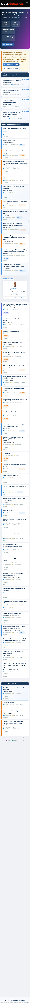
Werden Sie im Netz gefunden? (11, 331)
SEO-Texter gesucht (8, 178)
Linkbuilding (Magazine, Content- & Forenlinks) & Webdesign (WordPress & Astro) (14, 237)
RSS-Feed (26, 124)
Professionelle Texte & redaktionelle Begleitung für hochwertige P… (10, 102)
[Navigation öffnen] (27, 3)
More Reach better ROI (9, 412)
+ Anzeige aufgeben (8, 44)
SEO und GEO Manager (9, 140)
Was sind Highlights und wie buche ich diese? (19, 74)
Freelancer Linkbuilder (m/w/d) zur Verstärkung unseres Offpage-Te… (11, 114)
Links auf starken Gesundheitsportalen (13, 388)
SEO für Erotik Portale (9, 511)
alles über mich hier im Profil (15, 297)
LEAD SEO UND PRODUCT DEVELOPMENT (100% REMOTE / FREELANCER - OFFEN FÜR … (14, 665)
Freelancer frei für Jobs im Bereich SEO (14, 613)
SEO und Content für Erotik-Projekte (13, 534)
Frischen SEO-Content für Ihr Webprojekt (14, 464)
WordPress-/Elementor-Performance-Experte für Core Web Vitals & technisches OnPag (15, 163)
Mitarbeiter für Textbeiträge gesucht (13, 342)
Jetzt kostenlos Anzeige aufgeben (11, 64)
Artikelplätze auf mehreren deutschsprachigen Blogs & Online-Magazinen (13, 546)
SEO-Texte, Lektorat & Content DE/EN (13, 366)
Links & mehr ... (7, 453)
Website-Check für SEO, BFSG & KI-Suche (14, 353)
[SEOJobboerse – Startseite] (12, 3)
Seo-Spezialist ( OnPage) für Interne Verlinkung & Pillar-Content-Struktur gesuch (13, 438)
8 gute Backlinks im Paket (10, 475)
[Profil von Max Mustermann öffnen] (15, 284)
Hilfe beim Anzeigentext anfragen (11, 68)
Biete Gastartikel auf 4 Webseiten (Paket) (14, 151)
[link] (15, 82)
